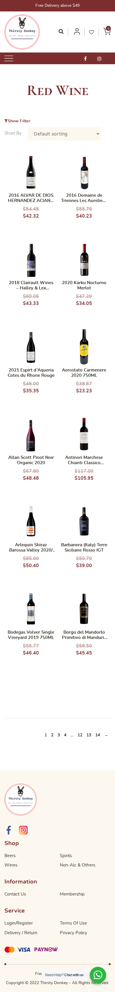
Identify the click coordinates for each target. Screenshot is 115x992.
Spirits (66, 856)
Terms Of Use (73, 923)
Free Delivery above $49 (57, 6)
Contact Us (15, 894)
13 (88, 735)
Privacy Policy (73, 933)
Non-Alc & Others (77, 865)
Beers (10, 856)
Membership (72, 894)
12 (80, 735)
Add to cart (31, 226)
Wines (10, 865)
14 (97, 735)
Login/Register (18, 923)
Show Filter (19, 121)
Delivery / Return (20, 933)
